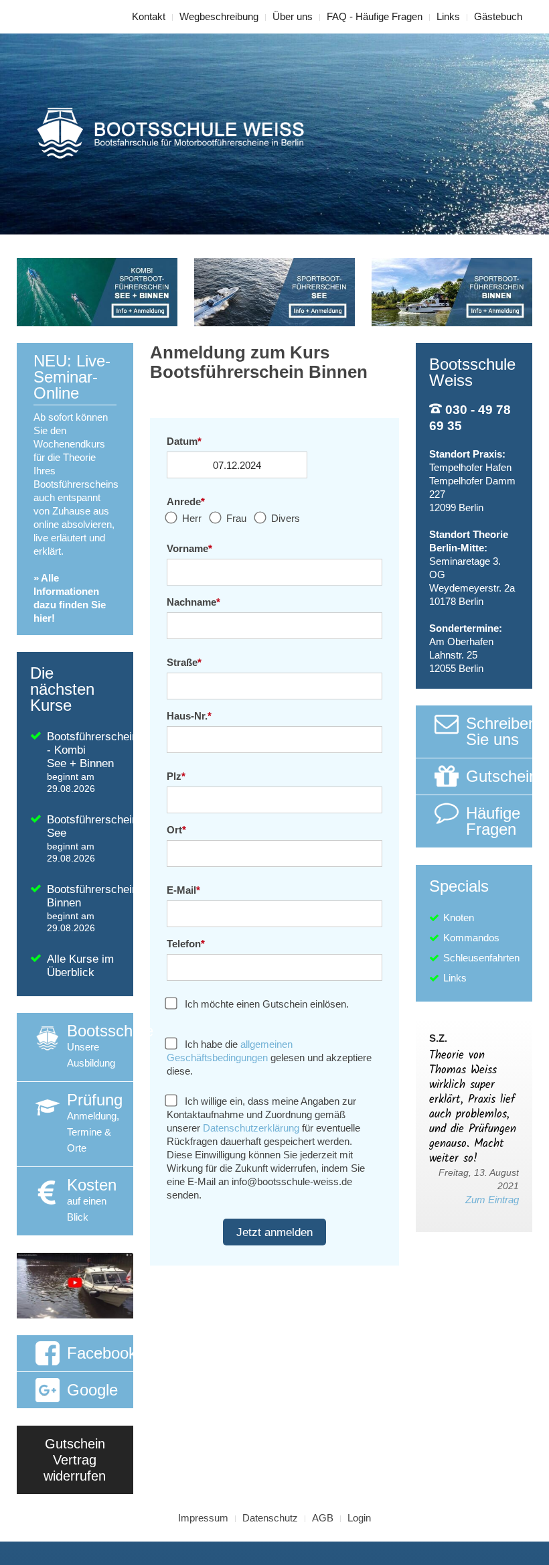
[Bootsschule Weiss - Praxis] (75, 1284)
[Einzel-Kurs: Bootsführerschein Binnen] (452, 291)
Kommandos (471, 937)
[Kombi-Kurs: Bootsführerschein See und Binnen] (97, 291)
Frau (235, 518)
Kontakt (148, 16)
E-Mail (183, 890)
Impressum (203, 1517)
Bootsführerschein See (90, 838)
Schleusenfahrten (481, 957)
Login (359, 1517)
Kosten (91, 1199)
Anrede (186, 501)
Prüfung (95, 1122)
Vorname (189, 548)
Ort (176, 829)
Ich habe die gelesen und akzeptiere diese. (269, 1057)
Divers (284, 518)
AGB (322, 1517)
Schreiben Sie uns (499, 731)
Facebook (100, 1353)
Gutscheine (499, 776)
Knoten (458, 917)
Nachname (193, 602)
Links (448, 16)
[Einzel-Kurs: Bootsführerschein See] (274, 291)
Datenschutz (270, 1517)
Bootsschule (100, 1045)
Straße (184, 662)
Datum (184, 441)
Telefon (186, 943)
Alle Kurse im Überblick (80, 966)
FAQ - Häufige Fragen (374, 16)
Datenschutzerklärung (251, 1128)
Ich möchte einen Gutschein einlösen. (265, 1004)
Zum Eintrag (492, 1199)
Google (92, 1390)
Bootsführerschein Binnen (90, 908)
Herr (190, 518)
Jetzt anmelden (274, 1232)
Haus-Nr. (189, 716)
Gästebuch (498, 16)
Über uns (292, 16)
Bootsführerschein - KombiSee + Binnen (90, 762)
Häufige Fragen (493, 821)
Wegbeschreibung (218, 16)
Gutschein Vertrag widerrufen (75, 1459)
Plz (176, 776)
